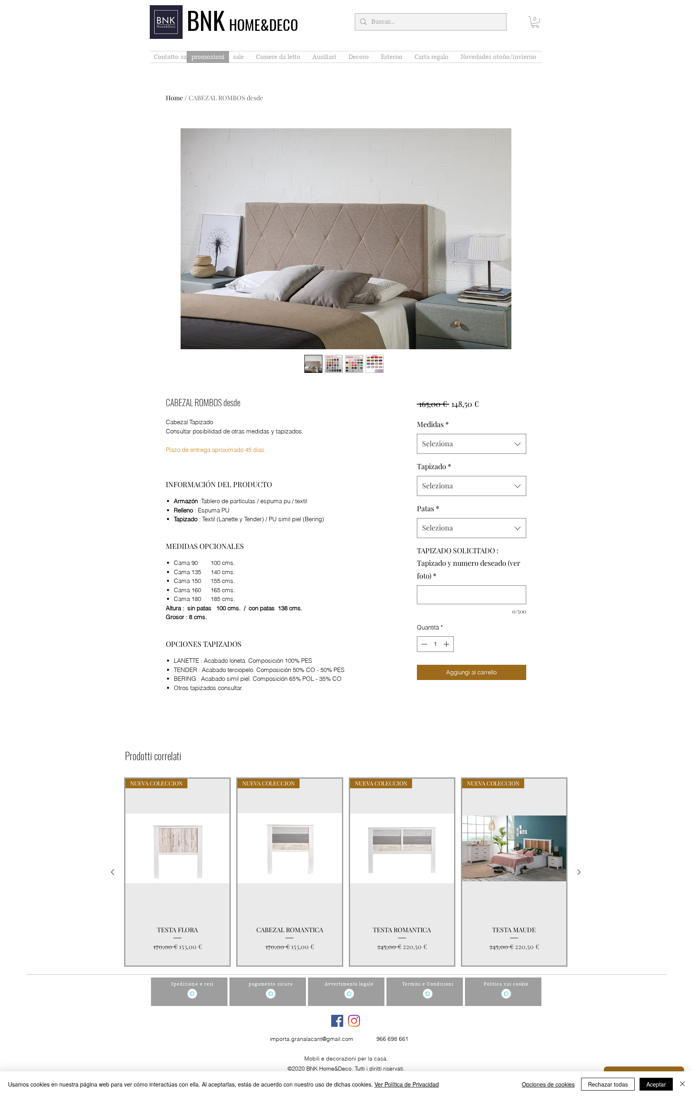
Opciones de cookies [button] (548, 1084)
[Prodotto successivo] (579, 872)
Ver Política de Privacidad (406, 1084)
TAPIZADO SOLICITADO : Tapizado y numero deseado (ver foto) (468, 563)
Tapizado (434, 466)
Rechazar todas (608, 1084)
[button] (535, 22)
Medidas (433, 424)
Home (174, 97)
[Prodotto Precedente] (112, 872)
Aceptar (656, 1084)
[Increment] (447, 644)
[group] (346, 872)
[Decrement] (423, 644)
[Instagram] (354, 1021)
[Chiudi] (682, 1084)
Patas (428, 508)
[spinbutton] (435, 644)
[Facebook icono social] (337, 1021)
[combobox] (471, 444)
